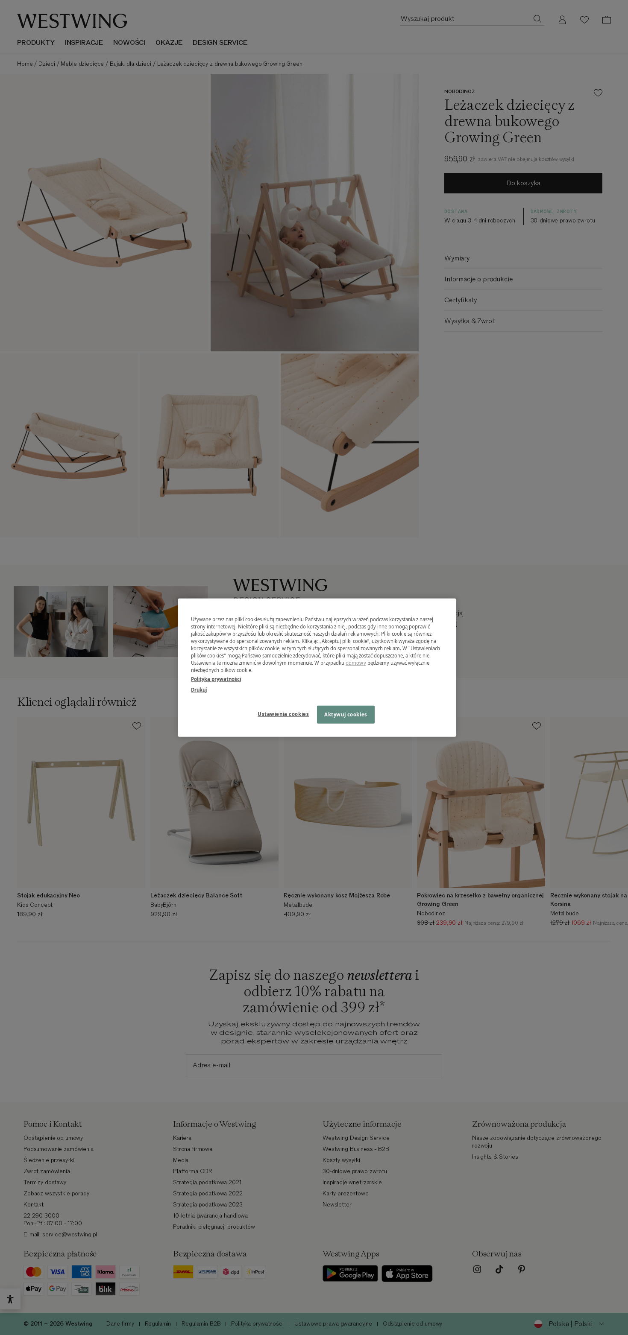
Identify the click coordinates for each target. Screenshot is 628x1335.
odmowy (356, 663)
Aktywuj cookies (345, 714)
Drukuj (199, 689)
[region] (317, 667)
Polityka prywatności (216, 679)
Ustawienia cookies (283, 714)
